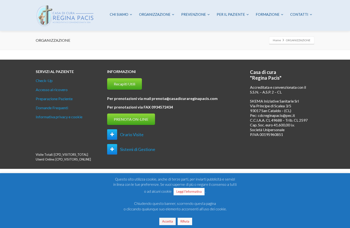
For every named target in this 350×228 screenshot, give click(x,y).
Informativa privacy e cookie (59, 116)
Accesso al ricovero (52, 89)
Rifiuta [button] (184, 221)
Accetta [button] (167, 221)
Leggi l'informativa (189, 191)
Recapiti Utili (124, 84)
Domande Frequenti (52, 107)
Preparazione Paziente (54, 98)
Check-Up (44, 80)
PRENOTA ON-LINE (131, 119)
